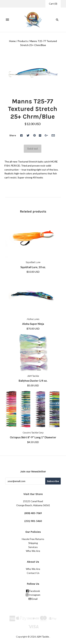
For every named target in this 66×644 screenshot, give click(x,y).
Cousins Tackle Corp (33, 432)
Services (33, 547)
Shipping (33, 543)
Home (12, 41)
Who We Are (33, 550)
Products (23, 41)
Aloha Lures (33, 319)
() (53, 3)
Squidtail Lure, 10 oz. (33, 267)
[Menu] (7, 20)
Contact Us (33, 572)
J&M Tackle (33, 376)
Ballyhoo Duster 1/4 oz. (33, 380)
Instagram (34, 594)
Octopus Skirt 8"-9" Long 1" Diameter (33, 437)
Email (34, 598)
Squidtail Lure (33, 262)
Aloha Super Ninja (33, 323)
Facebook (34, 590)
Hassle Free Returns (33, 538)
